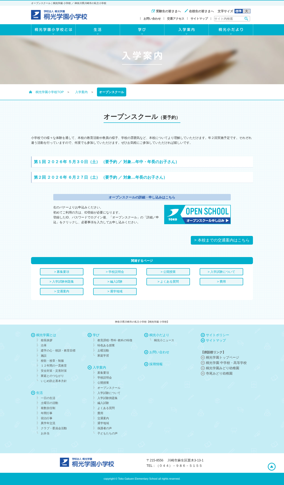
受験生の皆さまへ (168, 11)
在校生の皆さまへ (201, 11)
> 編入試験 (114, 281)
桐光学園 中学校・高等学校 (226, 363)
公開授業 (103, 382)
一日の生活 (48, 398)
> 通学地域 (114, 291)
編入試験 (103, 403)
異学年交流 (48, 423)
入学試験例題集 (107, 398)
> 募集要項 (61, 271)
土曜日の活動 (49, 403)
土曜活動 (103, 350)
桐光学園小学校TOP (50, 92)
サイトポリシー (217, 335)
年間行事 (46, 413)
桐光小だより (159, 335)
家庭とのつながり (52, 375)
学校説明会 (104, 377)
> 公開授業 (168, 271)
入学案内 (81, 92)
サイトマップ (199, 18)
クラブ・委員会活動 (54, 428)
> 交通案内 (61, 291)
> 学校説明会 (115, 271)
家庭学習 (103, 355)
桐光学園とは (46, 335)
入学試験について (108, 393)
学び (96, 335)
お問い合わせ (152, 18)
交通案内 (103, 418)
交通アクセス (175, 18)
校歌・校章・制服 (52, 360)
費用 (100, 413)
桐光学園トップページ (222, 357)
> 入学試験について (221, 271)
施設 (44, 355)
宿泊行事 (46, 418)
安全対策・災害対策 (54, 370)
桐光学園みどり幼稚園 (222, 368)
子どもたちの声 (107, 433)
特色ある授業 (106, 345)
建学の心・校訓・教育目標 (58, 350)
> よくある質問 (168, 281)
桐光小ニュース (164, 340)
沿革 (44, 345)
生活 (39, 393)
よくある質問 (106, 408)
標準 (238, 11)
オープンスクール (108, 387)
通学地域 (103, 423)
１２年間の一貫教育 (54, 365)
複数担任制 (48, 408)
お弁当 (45, 433)
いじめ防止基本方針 (54, 381)
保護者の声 (104, 428)
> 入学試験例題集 (61, 281)
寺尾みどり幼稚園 (219, 373)
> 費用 (221, 281)
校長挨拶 (46, 340)
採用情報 (156, 364)
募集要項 (103, 372)
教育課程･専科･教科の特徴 (114, 340)
